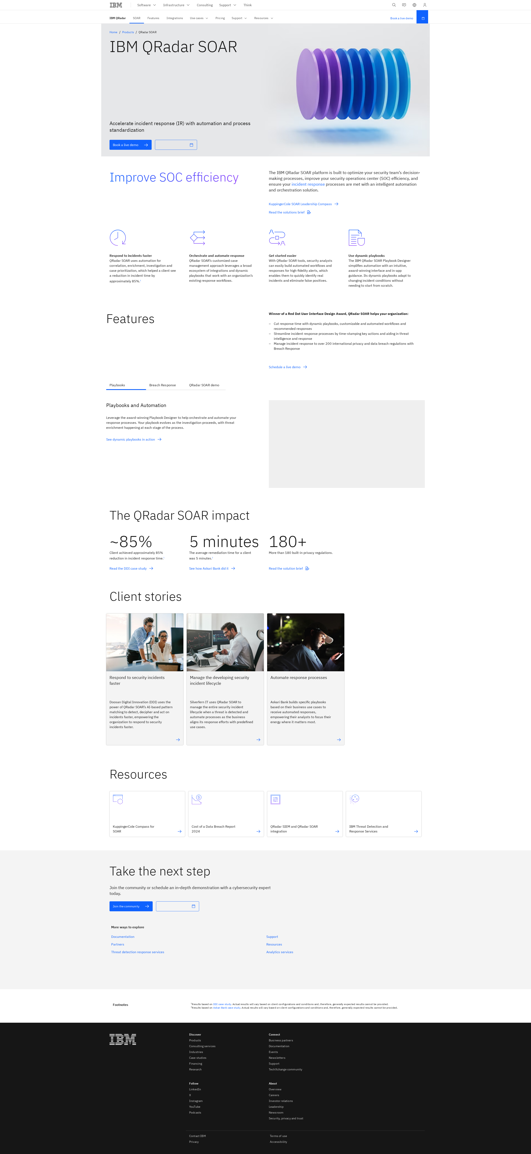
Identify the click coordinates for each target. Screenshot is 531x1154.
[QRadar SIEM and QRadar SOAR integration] (337, 831)
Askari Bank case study (226, 1007)
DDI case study (222, 1004)
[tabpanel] (265, 442)
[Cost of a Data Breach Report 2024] (258, 831)
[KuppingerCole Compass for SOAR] (180, 831)
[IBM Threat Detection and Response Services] (416, 831)
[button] (414, 5)
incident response (308, 184)
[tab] (126, 385)
